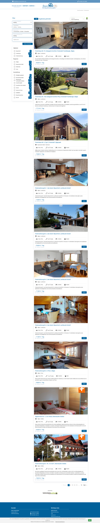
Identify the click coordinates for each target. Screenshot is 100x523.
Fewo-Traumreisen (50, 6)
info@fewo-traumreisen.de (20, 1)
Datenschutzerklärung (59, 521)
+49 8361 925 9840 (83, 1)
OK (89, 520)
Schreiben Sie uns (35, 515)
